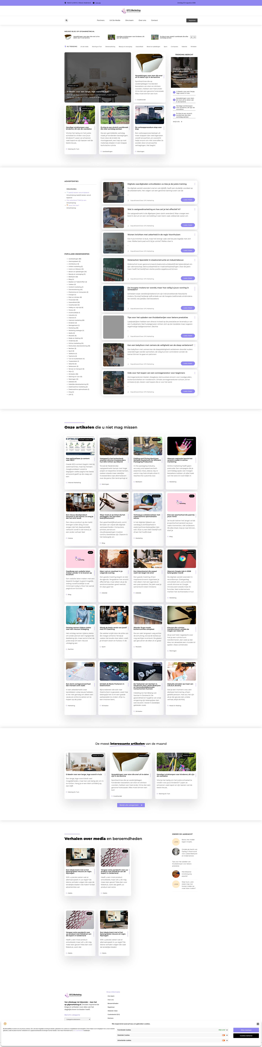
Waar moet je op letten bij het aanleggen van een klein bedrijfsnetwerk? (112, 516)
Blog (70, 279)
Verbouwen (72, 366)
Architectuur (73, 264)
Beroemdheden (113, 1003)
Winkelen (72, 374)
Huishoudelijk (73, 312)
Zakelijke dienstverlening (77, 384)
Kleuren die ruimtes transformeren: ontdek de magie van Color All (178, 629)
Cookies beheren (246, 1036)
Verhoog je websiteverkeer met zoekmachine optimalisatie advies (147, 516)
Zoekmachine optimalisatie (78, 389)
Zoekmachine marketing (77, 387)
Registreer (111, 1007)
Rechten (71, 348)
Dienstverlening (74, 289)
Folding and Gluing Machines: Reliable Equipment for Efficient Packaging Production (147, 460)
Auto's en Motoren (75, 269)
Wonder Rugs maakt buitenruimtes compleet (144, 628)
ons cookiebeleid (78, 1030)
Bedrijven (72, 277)
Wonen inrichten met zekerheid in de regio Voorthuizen (154, 234)
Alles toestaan (246, 1030)
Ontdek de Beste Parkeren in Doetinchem (112, 685)
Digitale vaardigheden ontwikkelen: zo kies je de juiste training (157, 184)
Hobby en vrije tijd (75, 307)
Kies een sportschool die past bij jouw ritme (180, 515)
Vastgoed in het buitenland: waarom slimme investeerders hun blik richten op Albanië (113, 460)
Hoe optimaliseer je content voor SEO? (78, 459)
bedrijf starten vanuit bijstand (79, 192)
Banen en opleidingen (76, 271)
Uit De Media (115, 20)
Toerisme (72, 356)
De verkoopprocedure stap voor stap (148, 128)
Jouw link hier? (74, 205)
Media (71, 333)
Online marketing (75, 343)
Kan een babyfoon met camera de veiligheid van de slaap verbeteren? (160, 345)
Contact (154, 20)
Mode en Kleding (74, 338)
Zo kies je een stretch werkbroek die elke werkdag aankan (114, 128)
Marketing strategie (75, 330)
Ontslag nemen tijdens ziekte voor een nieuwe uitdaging (78, 628)
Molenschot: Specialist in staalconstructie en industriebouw (156, 260)
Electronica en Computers (77, 292)
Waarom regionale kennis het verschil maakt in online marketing (179, 460)
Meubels (71, 335)
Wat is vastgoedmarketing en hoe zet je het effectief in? (154, 209)
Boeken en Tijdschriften (77, 282)
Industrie (72, 315)
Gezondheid (73, 302)
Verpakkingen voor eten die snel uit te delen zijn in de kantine (148, 76)
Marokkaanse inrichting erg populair (187, 874)
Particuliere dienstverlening (78, 346)
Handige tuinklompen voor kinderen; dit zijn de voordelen (79, 128)
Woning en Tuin (73, 85)
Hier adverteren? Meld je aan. (76, 200)
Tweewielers (73, 361)
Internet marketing (75, 320)
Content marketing (75, 287)
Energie (71, 294)
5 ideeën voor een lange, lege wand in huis (88, 92)
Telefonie (72, 353)
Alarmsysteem (73, 261)
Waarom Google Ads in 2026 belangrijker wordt (179, 572)
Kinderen (72, 323)
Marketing (72, 328)
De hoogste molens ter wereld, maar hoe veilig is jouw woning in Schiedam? (158, 289)
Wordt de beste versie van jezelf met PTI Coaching (113, 628)
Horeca (71, 310)
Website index (112, 1011)
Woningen (158, 108)
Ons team (129, 20)
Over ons (142, 20)
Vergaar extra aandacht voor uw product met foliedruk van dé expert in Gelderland (114, 871)
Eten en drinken (74, 297)
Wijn (70, 371)
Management (73, 325)
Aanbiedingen (122, 108)
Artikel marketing (75, 266)
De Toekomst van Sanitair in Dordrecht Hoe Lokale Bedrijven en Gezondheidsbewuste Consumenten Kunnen (147, 686)
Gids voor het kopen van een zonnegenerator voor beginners (156, 373)
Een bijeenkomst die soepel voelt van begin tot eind (145, 572)
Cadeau (71, 284)
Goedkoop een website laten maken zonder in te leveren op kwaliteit (79, 573)
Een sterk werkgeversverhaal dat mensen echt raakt (78, 685)
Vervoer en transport (75, 369)
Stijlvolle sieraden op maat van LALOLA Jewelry (180, 685)
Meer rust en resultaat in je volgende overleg (111, 572)
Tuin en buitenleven (75, 358)
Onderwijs (72, 341)
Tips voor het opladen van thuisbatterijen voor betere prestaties (158, 317)
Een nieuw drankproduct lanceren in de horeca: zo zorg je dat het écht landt (79, 516)
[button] (258, 1024)
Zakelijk (71, 381)
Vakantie (72, 364)
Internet (71, 317)
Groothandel (157, 56)
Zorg (70, 392)
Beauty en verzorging (76, 274)
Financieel (72, 300)
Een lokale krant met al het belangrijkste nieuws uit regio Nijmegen (78, 871)
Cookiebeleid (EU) (114, 1014)
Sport (70, 351)
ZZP (70, 394)
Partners (100, 20)
